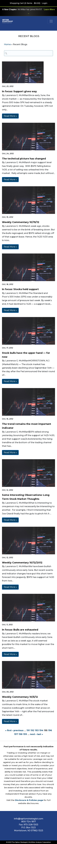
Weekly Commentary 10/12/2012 (22, 562)
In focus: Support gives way (19, 91)
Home (7, 44)
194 (41, 730)
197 (16, 734)
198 (20, 734)
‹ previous (17, 730)
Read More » (10, 116)
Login (44, 3)
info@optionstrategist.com (28, 818)
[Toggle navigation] (51, 21)
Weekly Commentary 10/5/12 (20, 696)
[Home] (7, 21)
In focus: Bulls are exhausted (20, 629)
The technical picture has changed (24, 158)
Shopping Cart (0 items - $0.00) (25, 3)
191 (28, 730)
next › (33, 734)
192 (32, 730)
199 (25, 734)
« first (8, 730)
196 (50, 730)
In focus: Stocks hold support (20, 289)
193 (37, 730)
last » (40, 734)
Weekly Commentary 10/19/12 (20, 222)
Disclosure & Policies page (29, 800)
